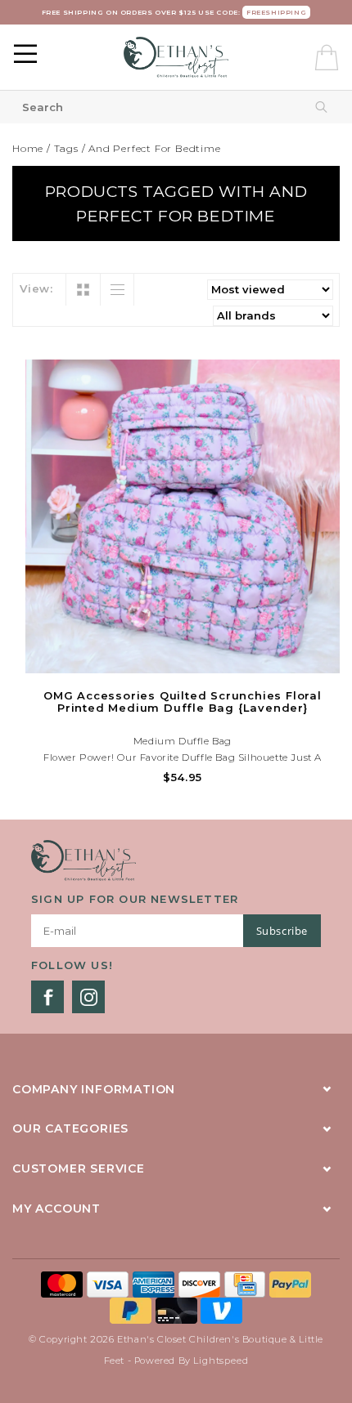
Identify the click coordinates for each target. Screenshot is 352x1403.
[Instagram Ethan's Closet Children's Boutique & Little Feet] (88, 997)
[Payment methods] (64, 1283)
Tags (66, 148)
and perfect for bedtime (154, 148)
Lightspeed (220, 1360)
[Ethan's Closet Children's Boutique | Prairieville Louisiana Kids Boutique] (176, 57)
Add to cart (182, 658)
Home (27, 148)
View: (36, 288)
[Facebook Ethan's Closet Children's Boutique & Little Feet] (47, 997)
